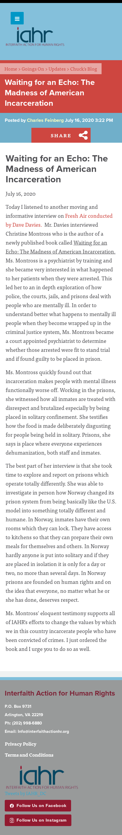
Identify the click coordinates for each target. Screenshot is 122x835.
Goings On (35, 68)
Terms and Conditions (29, 754)
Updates (59, 68)
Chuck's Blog (83, 68)
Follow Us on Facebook (41, 805)
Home (12, 68)
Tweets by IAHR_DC (25, 793)
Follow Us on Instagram (42, 820)
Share (61, 135)
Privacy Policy (20, 743)
